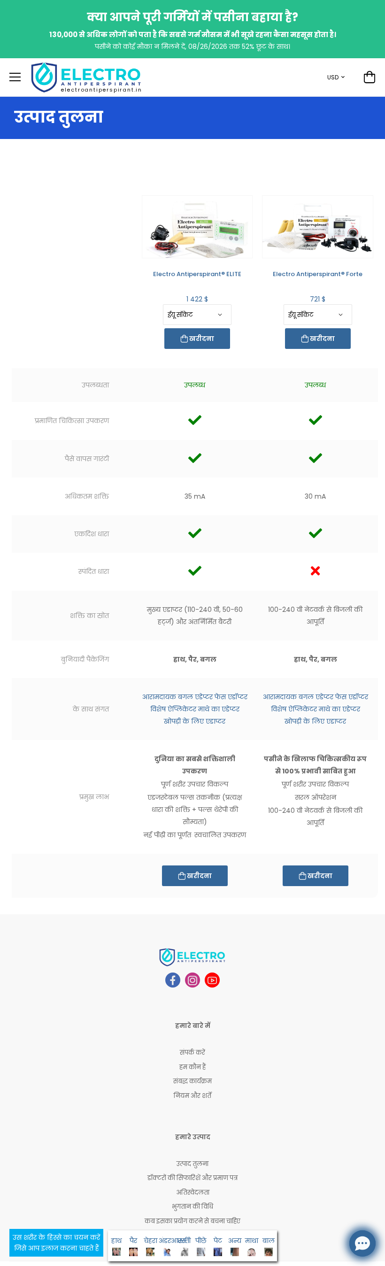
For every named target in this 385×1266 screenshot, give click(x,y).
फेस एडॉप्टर (231, 697)
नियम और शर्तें (192, 1095)
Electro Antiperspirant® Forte (317, 274)
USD (333, 77)
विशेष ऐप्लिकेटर (173, 709)
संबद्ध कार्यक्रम (192, 1081)
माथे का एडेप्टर (218, 709)
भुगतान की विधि (192, 1206)
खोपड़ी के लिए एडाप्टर (194, 721)
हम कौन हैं (192, 1067)
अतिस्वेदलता (192, 1192)
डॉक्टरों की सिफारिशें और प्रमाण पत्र (192, 1177)
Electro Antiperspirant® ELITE (197, 274)
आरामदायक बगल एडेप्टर (177, 697)
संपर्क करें (192, 1052)
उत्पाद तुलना (192, 1163)
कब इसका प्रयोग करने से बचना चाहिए (192, 1221)
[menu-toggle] (15, 77)
